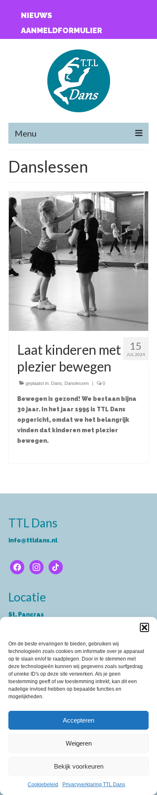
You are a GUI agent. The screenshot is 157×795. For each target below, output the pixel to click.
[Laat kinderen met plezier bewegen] (78, 260)
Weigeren (79, 743)
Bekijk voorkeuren (78, 766)
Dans (56, 383)
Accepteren (78, 720)
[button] (144, 627)
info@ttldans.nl (32, 540)
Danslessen (76, 383)
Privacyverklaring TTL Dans (93, 784)
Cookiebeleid (43, 784)
